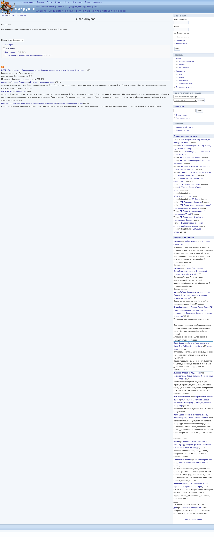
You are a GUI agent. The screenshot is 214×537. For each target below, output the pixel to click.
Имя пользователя (180, 19)
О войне (182, 379)
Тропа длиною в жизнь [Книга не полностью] (23, 55)
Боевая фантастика (182, 295)
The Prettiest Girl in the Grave (190, 346)
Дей (175, 508)
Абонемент (97, 2)
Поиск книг (179, 107)
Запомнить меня (183, 37)
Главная (4, 15)
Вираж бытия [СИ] (205, 307)
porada (4, 82)
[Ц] (100, 11)
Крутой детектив (189, 274)
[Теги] (95, 7)
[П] (83, 11)
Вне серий (9, 45)
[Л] (72, 11)
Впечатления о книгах (184, 238)
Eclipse (194, 241)
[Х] (98, 11)
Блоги (49, 2)
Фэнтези (62, 70)
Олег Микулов (21, 15)
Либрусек (25, 9)
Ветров (197, 397)
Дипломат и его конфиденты (198, 292)
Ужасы (208, 346)
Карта (66, 2)
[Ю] (114, 11)
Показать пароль (183, 33)
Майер (187, 241)
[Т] (90, 11)
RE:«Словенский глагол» (190, 158)
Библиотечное (182, 71)
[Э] (111, 11)
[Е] (57, 11)
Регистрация (180, 41)
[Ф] (95, 11)
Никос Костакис (180, 307)
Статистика (77, 2)
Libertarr (5, 103)
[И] (64, 11)
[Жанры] (52, 7)
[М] (75, 11)
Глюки (87, 2)
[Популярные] (79, 7)
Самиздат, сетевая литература (186, 448)
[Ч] (103, 11)
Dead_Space (179, 343)
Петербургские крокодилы (184, 271)
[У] (93, 11)
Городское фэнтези (193, 445)
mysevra (177, 241)
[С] (88, 11)
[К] (70, 11)
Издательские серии (186, 61)
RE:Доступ (196, 199)
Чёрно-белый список (184, 127)
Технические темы (185, 83)
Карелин (186, 442)
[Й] (67, 11)
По (196, 460)
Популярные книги (183, 118)
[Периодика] (68, 7)
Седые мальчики (193, 376)
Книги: (38, 7)
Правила (40, 2)
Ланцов (194, 307)
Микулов (17, 70)
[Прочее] (121, 11)
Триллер (177, 349)
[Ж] (59, 11)
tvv (175, 292)
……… (194, 262)
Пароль (176, 26)
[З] (62, 11)
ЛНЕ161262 (6, 91)
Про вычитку (183, 80)
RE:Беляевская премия (190, 184)
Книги (178, 59)
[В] (49, 11)
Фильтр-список (181, 115)
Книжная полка (27, 2)
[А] (45, 11)
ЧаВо (180, 74)
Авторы (11, 15)
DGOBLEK (5, 70)
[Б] (47, 11)
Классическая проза (192, 463)
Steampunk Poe (205, 460)
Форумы (58, 2)
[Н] (77, 11)
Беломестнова (180, 376)
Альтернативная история (184, 310)
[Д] (54, 11)
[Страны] (89, 7)
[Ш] (105, 11)
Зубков (183, 292)
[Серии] (59, 7)
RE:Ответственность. (182, 196)
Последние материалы (185, 87)
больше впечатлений (193, 520)
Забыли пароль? (182, 43)
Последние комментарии (185, 136)
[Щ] (108, 11)
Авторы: (39, 11)
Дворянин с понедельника (191, 508)
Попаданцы (190, 313)
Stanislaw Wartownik (182, 460)
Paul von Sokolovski (182, 397)
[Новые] (45, 7)
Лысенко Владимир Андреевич (187, 373)
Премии (181, 64)
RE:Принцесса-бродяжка (191, 202)
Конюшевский (196, 484)
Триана (191, 343)
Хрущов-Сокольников (193, 268)
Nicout (176, 442)
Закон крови (10, 52)
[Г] (52, 11)
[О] (80, 11)
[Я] (117, 11)
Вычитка (182, 77)
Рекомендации (184, 67)
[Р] (85, 11)
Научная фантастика (76, 70)
